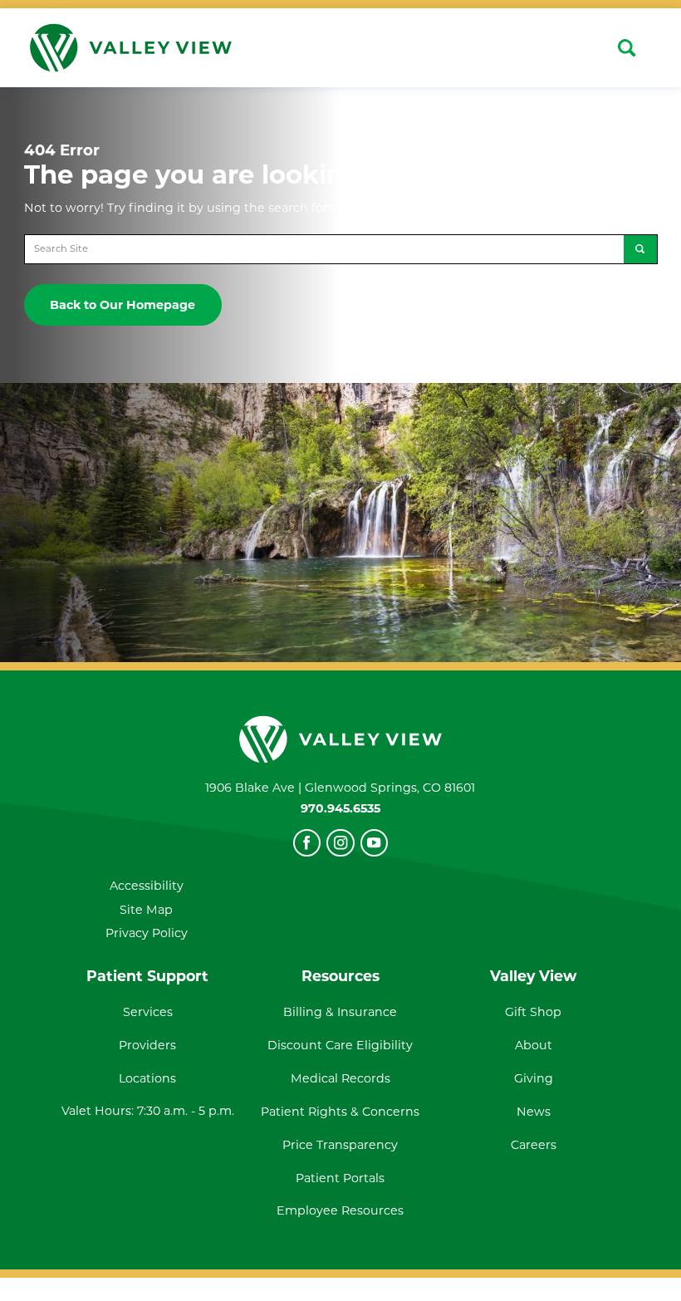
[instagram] (340, 843)
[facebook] (307, 843)
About (533, 1045)
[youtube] (374, 843)
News (534, 1111)
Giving (533, 1078)
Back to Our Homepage (122, 304)
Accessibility (147, 885)
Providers (147, 1045)
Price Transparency (340, 1144)
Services (148, 1011)
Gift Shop (533, 1011)
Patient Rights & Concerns (340, 1111)
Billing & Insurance (340, 1011)
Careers (533, 1144)
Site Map (146, 909)
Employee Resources (340, 1210)
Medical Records (340, 1078)
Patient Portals (340, 1178)
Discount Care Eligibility (340, 1045)
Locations (147, 1078)
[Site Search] (626, 47)
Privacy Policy (146, 932)
